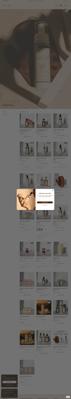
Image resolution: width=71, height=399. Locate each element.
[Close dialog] (53, 190)
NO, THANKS (45, 205)
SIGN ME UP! (45, 202)
